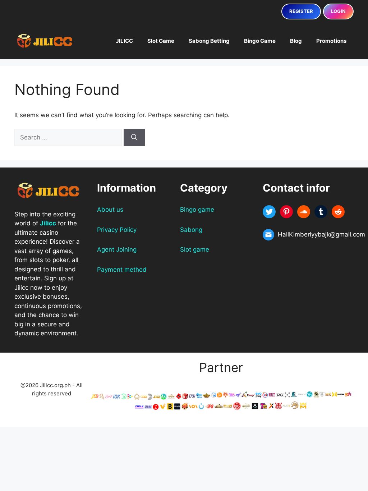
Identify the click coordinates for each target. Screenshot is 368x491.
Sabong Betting (209, 40)
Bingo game (197, 209)
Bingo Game (260, 40)
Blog (296, 40)
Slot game (194, 249)
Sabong (191, 229)
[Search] (134, 137)
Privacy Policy (117, 229)
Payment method (122, 269)
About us (110, 209)
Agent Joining (117, 249)
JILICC (124, 40)
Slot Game (160, 40)
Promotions (331, 40)
